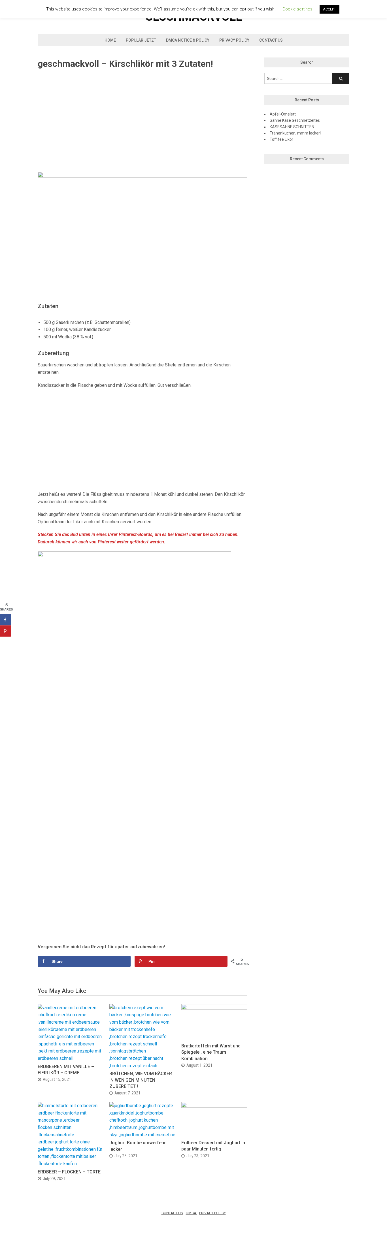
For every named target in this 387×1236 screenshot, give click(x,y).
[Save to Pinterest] (5, 631)
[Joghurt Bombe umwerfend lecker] (142, 1134)
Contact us (271, 40)
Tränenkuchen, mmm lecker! (295, 133)
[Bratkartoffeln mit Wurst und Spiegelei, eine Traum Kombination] (214, 1008)
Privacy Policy (234, 40)
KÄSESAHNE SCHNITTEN (292, 127)
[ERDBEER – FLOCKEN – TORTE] (71, 1163)
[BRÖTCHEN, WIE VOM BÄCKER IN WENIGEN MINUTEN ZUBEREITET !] (142, 1065)
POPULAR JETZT (141, 40)
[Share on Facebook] (5, 620)
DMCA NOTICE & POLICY (187, 40)
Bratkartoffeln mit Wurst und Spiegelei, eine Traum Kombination (211, 1052)
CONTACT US (172, 1213)
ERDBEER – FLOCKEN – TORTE (69, 1172)
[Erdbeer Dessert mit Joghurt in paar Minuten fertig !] (214, 1106)
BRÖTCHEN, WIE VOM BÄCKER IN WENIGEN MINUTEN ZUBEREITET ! (140, 1080)
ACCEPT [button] (329, 9)
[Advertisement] (142, 121)
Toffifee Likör (281, 139)
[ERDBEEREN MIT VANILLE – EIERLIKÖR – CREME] (71, 1058)
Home (110, 40)
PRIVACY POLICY (212, 1213)
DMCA (191, 1213)
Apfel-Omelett (283, 114)
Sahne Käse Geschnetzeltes (295, 120)
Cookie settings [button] (297, 9)
